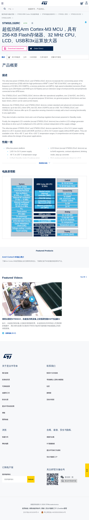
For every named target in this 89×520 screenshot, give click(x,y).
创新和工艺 (6, 393)
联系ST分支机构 (52, 373)
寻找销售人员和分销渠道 (55, 379)
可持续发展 (6, 386)
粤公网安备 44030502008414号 (55, 512)
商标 (43, 508)
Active (25, 23)
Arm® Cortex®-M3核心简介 (13, 257)
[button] (2, 3)
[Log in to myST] (86, 3)
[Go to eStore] (82, 3)
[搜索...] (4, 8)
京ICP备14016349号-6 (31, 512)
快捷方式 (5, 437)
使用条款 (25, 508)
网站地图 (5, 443)
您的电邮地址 (6, 474)
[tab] (3, 57)
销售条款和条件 (35, 508)
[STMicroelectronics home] (44, 3)
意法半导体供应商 (8, 406)
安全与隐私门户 (52, 457)
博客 (3, 413)
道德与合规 (50, 437)
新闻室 (49, 393)
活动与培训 (50, 399)
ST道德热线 (51, 443)
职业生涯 (5, 399)
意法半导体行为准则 (53, 450)
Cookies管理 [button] (62, 508)
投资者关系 (6, 379)
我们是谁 (5, 373)
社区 (48, 386)
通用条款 (5, 419)
